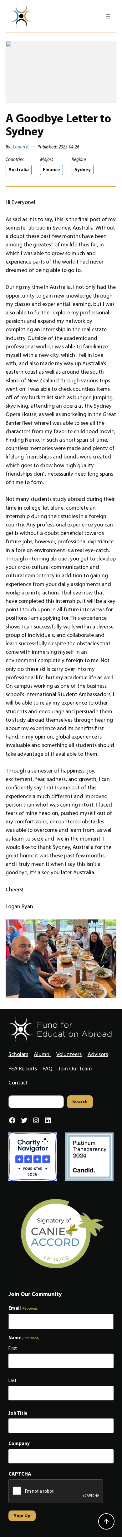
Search (80, 1101)
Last (12, 1380)
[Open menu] (108, 16)
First (12, 1348)
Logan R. (21, 147)
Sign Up (22, 1516)
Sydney (82, 169)
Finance (51, 169)
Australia (18, 169)
